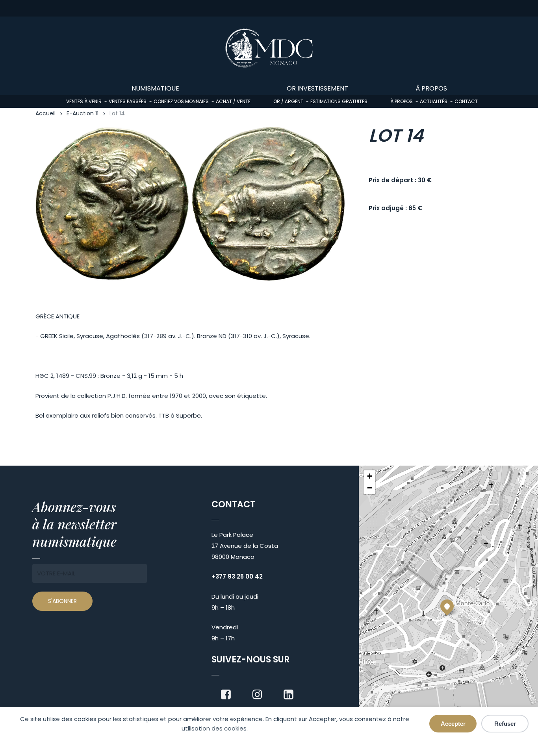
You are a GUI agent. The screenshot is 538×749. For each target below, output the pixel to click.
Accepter (453, 723)
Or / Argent (288, 101)
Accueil (45, 113)
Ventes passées (128, 101)
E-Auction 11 (82, 113)
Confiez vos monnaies (181, 101)
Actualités (433, 101)
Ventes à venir (84, 101)
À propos (401, 101)
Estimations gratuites (338, 101)
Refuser (505, 723)
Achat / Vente (233, 101)
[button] (447, 606)
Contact (466, 101)
